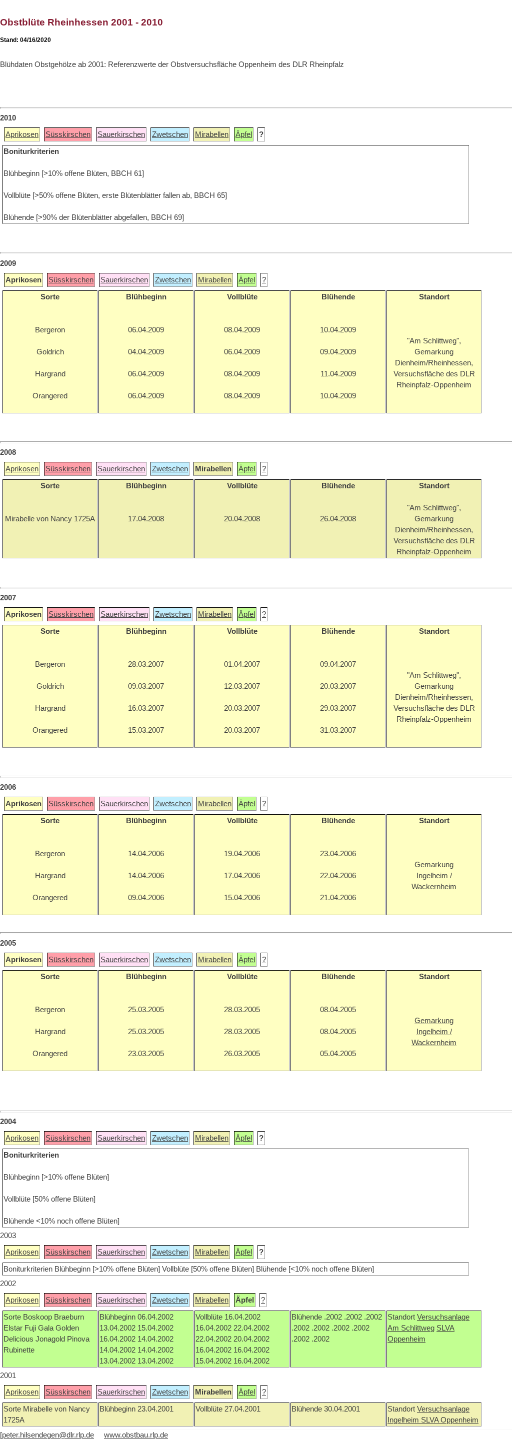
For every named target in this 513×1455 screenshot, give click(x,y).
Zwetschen (170, 134)
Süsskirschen (68, 134)
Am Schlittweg (411, 1328)
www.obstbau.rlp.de (136, 1435)
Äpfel (244, 134)
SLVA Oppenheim (449, 1420)
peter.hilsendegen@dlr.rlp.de (48, 1435)
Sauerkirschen (121, 134)
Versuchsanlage (443, 1317)
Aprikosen (22, 134)
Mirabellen (211, 134)
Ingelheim (404, 1420)
